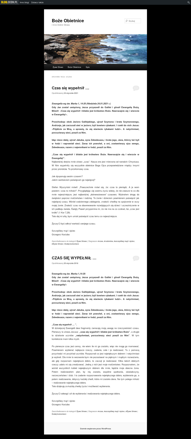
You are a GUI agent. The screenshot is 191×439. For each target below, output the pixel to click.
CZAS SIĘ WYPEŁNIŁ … (74, 258)
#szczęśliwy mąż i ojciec (124, 241)
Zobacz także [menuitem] (37, 2)
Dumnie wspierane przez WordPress (95, 428)
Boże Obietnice (68, 20)
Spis (88, 67)
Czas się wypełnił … (70, 88)
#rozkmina (108, 241)
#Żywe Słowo (57, 243)
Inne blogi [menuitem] (24, 2)
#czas (100, 241)
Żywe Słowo (58, 67)
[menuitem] (9, 2)
